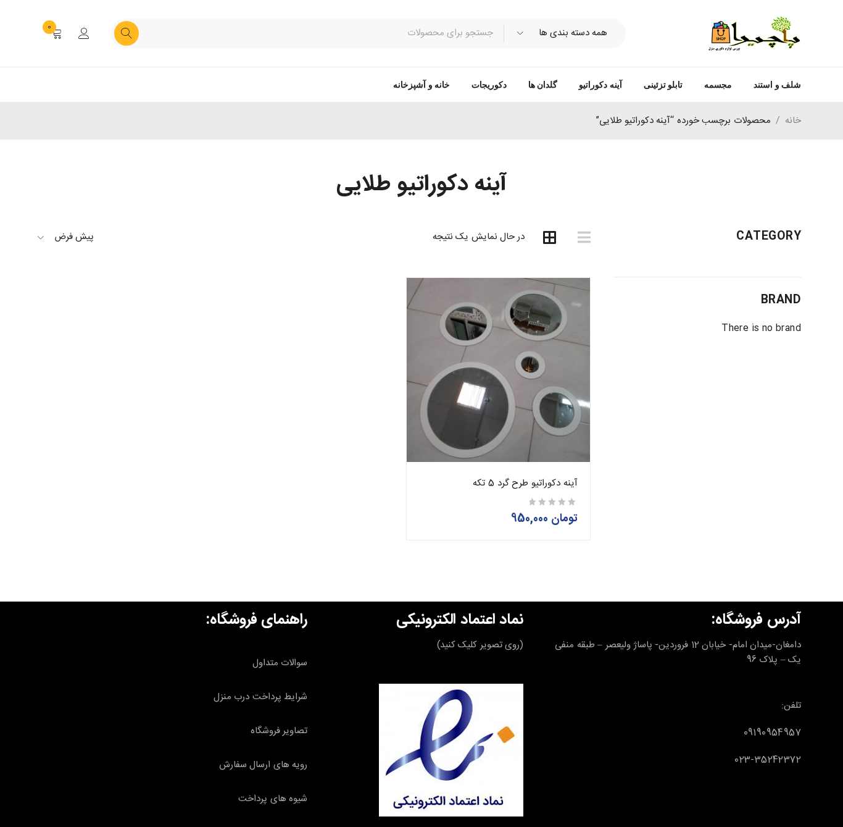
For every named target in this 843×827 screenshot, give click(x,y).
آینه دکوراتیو (600, 84)
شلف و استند (777, 84)
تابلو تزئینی (663, 84)
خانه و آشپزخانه (421, 84)
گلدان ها (542, 84)
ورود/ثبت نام (84, 33)
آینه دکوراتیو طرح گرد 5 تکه (525, 483)
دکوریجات (489, 84)
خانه (793, 121)
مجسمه (718, 84)
